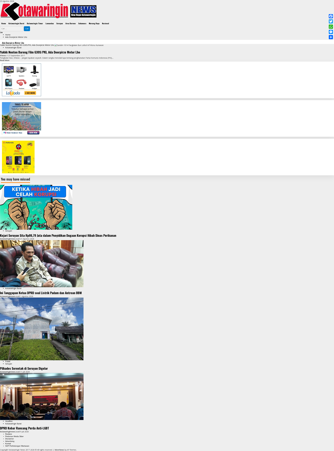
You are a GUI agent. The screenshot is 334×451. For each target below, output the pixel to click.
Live (1, 32)
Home (3, 23)
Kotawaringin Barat (16, 23)
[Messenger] (330, 32)
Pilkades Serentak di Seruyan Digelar (24, 368)
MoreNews (59, 450)
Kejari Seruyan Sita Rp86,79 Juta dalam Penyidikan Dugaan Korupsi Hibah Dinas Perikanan (58, 235)
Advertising (9, 441)
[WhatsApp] (330, 26)
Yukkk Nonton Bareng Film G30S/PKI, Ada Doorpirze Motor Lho (27, 45)
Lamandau (50, 23)
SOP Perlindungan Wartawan (17, 446)
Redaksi (8, 434)
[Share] (330, 37)
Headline (9, 421)
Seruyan (59, 23)
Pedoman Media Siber (14, 436)
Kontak (8, 444)
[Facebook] (330, 16)
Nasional (105, 23)
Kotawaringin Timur (35, 23)
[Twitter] (330, 21)
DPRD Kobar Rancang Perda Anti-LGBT (24, 428)
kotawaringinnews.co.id (10, 239)
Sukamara (82, 23)
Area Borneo (70, 23)
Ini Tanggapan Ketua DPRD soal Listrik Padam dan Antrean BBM (41, 292)
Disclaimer (9, 439)
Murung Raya (94, 23)
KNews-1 (4, 55)
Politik (7, 361)
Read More (4, 60)
